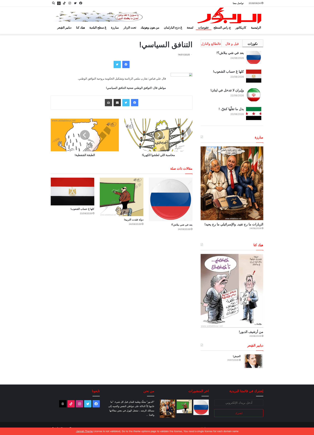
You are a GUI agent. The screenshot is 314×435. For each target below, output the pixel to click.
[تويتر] (117, 64)
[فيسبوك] (126, 64)
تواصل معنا (238, 3)
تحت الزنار (130, 27)
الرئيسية (256, 27)
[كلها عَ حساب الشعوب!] (72, 191)
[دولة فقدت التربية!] (121, 197)
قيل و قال (232, 44)
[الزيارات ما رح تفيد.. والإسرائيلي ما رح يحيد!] (232, 183)
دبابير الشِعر (64, 27)
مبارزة (115, 27)
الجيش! (237, 356)
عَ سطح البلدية (97, 27)
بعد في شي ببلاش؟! (181, 224)
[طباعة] (108, 102)
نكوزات (253, 44)
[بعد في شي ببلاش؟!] (170, 199)
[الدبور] (229, 16)
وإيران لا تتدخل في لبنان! (227, 90)
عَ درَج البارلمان (173, 27)
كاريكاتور (241, 27)
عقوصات (203, 27)
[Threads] (59, 3)
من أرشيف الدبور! (251, 331)
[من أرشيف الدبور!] (232, 291)
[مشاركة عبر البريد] (117, 102)
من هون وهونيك (150, 27)
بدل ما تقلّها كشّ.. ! (231, 109)
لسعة (190, 27)
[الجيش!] (253, 361)
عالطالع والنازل (211, 44)
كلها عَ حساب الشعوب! (82, 209)
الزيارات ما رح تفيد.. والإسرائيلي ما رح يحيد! (233, 224)
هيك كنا (80, 27)
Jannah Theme (84, 431)
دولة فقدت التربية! (133, 219)
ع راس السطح (222, 27)
